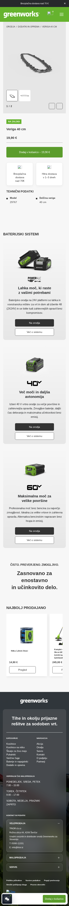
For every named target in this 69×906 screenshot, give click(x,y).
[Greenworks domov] (21, 14)
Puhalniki (11, 754)
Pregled (22, 669)
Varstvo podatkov (33, 880)
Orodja (40, 747)
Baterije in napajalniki (17, 761)
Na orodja (34, 322)
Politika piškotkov (14, 880)
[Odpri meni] (61, 14)
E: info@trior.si (16, 847)
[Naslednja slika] (59, 106)
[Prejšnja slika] (52, 106)
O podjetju (42, 758)
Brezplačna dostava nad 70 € (35, 3)
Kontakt (41, 754)
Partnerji (41, 761)
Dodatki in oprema (28, 26)
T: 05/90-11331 (16, 843)
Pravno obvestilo (37, 885)
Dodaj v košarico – (34, 152)
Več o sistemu (34, 332)
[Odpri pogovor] (7, 899)
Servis (40, 751)
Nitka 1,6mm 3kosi (19, 651)
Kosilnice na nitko (15, 747)
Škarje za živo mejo (16, 751)
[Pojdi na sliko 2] (24, 95)
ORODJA (10, 26)
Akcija (40, 744)
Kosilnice (11, 744)
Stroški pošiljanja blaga (16, 885)
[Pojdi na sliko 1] (12, 95)
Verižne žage (13, 758)
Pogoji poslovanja (52, 880)
